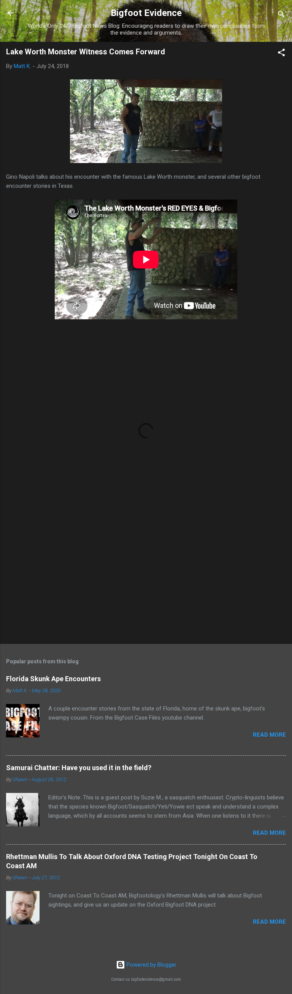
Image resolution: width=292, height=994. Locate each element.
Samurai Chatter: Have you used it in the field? (78, 768)
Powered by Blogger (150, 964)
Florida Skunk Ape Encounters (53, 679)
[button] (281, 54)
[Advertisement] (146, 578)
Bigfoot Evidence (146, 13)
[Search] (281, 15)
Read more (269, 734)
